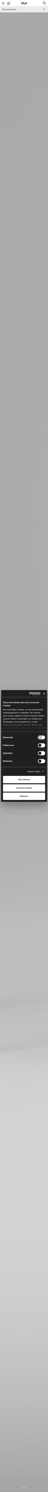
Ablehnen (24, 796)
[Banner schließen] (44, 694)
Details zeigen (33, 771)
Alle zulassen (24, 779)
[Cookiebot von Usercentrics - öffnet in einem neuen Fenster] (30, 693)
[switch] (41, 745)
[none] (24, 1487)
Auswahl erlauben (24, 788)
